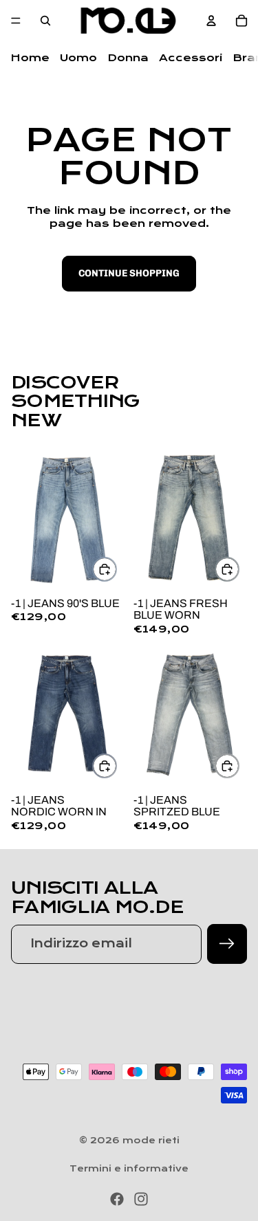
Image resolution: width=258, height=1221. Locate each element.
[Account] (211, 21)
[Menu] (16, 20)
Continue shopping (129, 273)
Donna (128, 58)
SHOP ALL (214, 423)
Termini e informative (129, 1168)
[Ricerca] (45, 21)
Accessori (190, 58)
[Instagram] (141, 1199)
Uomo (78, 58)
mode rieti (151, 1140)
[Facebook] (117, 1199)
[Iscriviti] (227, 944)
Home (30, 58)
